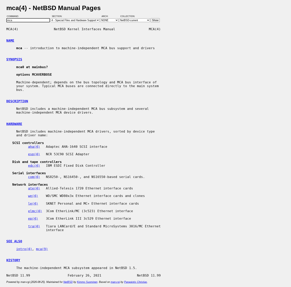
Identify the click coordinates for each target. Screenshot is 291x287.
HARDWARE (14, 124)
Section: (58, 16)
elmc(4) (35, 211)
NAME (10, 40)
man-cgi (115, 281)
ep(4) (33, 218)
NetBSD (68, 281)
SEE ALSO (14, 241)
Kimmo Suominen (87, 281)
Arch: (107, 16)
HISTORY (13, 260)
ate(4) (34, 188)
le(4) (33, 203)
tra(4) (34, 226)
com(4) (34, 177)
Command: (14, 16)
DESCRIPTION (17, 101)
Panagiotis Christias (135, 281)
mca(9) (42, 249)
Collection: (127, 16)
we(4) (33, 196)
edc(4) (34, 165)
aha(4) (34, 147)
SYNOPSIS (14, 59)
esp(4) (34, 154)
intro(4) (24, 249)
